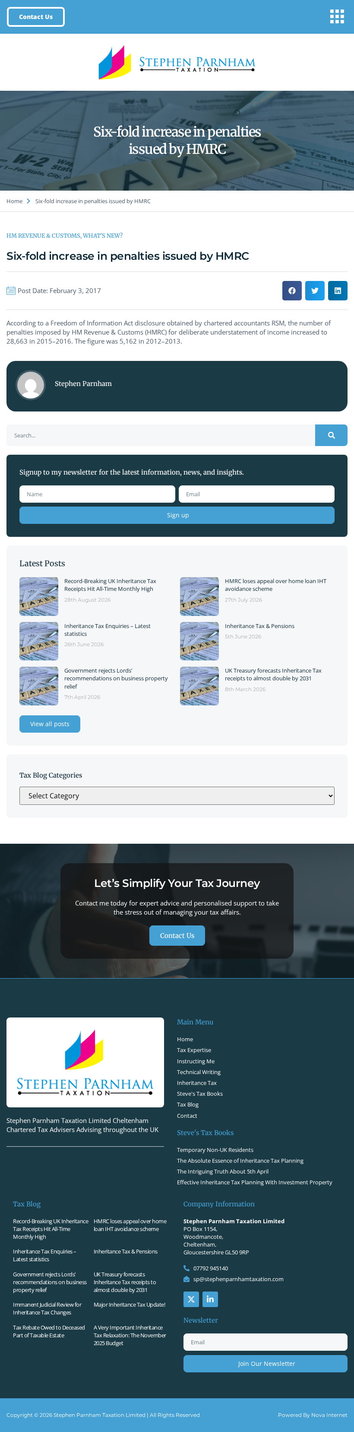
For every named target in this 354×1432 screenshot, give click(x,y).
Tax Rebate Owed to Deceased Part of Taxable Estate (49, 1331)
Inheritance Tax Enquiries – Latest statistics (44, 1255)
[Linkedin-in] (210, 1299)
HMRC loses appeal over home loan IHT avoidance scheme (130, 1225)
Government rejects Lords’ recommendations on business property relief (116, 678)
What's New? (103, 235)
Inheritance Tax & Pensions (259, 626)
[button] (337, 17)
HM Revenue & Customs (43, 235)
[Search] (331, 435)
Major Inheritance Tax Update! (129, 1304)
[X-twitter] (191, 1299)
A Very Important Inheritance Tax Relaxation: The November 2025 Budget (130, 1335)
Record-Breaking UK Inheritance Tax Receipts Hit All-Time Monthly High (110, 585)
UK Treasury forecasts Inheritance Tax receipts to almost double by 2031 (273, 674)
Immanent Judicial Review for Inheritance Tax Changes (47, 1308)
